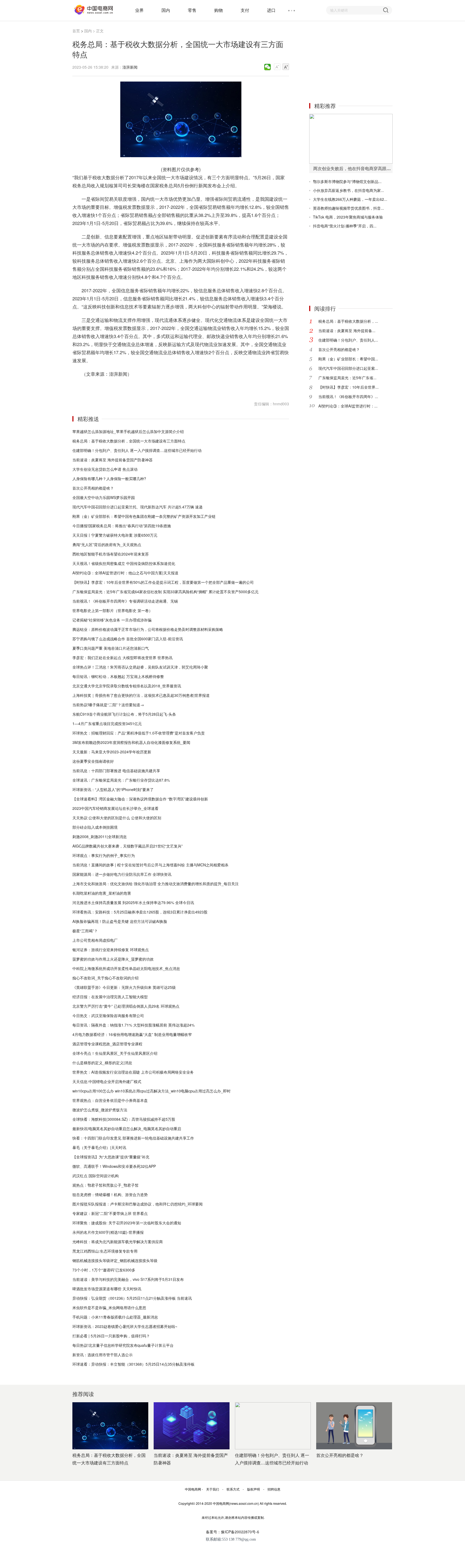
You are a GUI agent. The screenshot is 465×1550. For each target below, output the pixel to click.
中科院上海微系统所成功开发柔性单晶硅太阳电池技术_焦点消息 (126, 968)
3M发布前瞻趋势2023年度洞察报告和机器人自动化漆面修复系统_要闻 (131, 742)
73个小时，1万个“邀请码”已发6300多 (103, 1270)
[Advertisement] (349, 61)
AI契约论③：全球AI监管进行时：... (348, 406)
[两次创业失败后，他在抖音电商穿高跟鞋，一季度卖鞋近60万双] (351, 139)
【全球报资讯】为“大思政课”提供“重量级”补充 (110, 1156)
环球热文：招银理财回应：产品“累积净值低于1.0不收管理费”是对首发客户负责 (138, 733)
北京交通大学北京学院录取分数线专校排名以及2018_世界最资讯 (126, 685)
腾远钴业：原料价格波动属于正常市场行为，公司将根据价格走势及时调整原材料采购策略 (147, 629)
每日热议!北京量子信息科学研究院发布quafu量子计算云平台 (123, 1345)
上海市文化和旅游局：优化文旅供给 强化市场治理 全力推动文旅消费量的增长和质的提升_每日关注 (155, 883)
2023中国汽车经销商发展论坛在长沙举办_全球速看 (115, 808)
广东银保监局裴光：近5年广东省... (347, 377)
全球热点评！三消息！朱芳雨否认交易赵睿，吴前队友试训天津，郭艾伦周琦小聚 (140, 667)
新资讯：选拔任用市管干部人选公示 (102, 1354)
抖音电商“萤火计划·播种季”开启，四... (344, 226)
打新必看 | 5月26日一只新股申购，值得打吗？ (111, 1335)
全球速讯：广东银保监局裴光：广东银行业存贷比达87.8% (121, 780)
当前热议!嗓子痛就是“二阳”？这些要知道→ (108, 704)
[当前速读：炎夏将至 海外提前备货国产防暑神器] (192, 1425)
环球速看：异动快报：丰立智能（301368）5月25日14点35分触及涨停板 (133, 1364)
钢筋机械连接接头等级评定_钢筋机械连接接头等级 (114, 1260)
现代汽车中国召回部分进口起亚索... (348, 368)
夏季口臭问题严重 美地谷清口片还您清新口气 (110, 648)
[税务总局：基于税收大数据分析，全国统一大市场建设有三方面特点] (110, 1425)
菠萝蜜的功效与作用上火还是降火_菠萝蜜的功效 (113, 959)
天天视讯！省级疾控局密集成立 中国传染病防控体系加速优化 (123, 563)
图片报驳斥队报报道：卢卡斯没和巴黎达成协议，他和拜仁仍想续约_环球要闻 (137, 1204)
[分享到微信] (267, 67)
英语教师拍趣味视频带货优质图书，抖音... (348, 208)
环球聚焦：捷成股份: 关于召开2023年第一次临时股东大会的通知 (126, 1222)
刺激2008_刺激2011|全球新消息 (99, 836)
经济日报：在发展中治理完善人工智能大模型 (110, 996)
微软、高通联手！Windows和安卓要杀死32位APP (114, 1166)
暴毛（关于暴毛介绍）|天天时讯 (99, 1147)
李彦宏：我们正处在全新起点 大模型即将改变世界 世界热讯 (122, 657)
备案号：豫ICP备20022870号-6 (232, 1531)
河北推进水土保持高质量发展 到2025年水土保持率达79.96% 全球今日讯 (133, 902)
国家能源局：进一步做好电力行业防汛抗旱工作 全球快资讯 (121, 874)
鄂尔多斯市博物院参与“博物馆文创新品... (347, 181)
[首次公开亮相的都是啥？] (354, 1425)
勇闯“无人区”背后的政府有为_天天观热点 (106, 544)
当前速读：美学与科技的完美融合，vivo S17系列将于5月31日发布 (128, 1279)
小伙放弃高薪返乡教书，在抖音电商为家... (348, 190)
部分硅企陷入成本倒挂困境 (95, 827)
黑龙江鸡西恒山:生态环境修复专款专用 (105, 1251)
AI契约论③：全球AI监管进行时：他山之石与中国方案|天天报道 (125, 572)
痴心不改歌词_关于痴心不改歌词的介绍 (105, 977)
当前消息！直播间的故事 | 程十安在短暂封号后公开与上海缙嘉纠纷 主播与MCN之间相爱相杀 (150, 864)
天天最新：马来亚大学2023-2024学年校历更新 (111, 751)
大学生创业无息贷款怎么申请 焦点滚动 (105, 469)
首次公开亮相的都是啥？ (93, 488)
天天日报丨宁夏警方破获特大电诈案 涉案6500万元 (114, 535)
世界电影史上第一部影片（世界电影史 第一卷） (112, 610)
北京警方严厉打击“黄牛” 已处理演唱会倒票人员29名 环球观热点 (125, 1006)
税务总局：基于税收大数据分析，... (348, 321)
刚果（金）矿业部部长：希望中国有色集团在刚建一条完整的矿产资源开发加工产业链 (144, 516)
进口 (271, 10)
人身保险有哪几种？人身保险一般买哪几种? (109, 478)
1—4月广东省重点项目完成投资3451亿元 (107, 723)
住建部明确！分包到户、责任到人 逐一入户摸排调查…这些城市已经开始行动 (137, 450)
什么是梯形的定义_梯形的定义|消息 (102, 1062)
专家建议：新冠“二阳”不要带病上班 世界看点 (110, 1213)
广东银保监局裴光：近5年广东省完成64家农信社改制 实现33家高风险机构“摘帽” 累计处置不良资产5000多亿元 (165, 591)
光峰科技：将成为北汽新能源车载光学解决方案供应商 (117, 1241)
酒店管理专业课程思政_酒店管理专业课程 (107, 1043)
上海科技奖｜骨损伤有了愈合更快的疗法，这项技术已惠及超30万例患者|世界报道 (141, 695)
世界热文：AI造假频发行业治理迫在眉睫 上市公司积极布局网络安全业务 (133, 1072)
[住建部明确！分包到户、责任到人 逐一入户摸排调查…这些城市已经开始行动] (273, 1425)
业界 (139, 10)
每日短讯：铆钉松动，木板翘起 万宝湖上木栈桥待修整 (118, 676)
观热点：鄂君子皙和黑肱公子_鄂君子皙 (105, 1185)
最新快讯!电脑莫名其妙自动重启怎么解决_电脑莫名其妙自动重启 (126, 1128)
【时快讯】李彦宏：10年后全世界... (348, 387)
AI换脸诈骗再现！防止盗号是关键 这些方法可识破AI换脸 (119, 921)
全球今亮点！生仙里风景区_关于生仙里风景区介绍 (114, 1053)
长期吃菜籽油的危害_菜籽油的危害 (101, 893)
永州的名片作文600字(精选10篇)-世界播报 (108, 1232)
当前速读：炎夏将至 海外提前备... (346, 330)
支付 (245, 10)
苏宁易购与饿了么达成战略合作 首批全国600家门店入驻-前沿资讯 (127, 638)
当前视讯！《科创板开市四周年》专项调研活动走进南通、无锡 (125, 601)
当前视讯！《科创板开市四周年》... (348, 396)
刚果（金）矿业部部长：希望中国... (348, 358)
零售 (192, 10)
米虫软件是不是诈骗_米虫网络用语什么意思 (109, 1307)
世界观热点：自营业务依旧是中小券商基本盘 (110, 1100)
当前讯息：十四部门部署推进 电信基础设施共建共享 (116, 770)
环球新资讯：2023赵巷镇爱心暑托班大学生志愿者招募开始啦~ (124, 1326)
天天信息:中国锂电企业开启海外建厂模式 (106, 1081)
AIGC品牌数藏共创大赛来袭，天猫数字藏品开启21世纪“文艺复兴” (127, 846)
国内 (165, 10)
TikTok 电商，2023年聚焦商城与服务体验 (348, 217)
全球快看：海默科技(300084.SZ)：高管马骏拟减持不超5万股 (123, 1119)
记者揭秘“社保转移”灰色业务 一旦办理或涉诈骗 (112, 620)
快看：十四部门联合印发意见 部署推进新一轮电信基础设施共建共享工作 (133, 1138)
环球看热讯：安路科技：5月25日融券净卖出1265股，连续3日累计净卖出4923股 (139, 912)
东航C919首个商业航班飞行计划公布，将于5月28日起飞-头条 (124, 714)
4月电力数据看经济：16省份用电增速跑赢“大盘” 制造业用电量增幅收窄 (132, 1034)
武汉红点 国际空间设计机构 (95, 1175)
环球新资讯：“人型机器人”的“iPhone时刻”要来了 (113, 789)
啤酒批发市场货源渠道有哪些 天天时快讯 (106, 1288)
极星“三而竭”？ (85, 930)
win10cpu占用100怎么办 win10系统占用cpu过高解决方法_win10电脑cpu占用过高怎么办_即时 (151, 1091)
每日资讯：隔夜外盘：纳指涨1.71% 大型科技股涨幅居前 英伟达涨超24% (133, 1025)
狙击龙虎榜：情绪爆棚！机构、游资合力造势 (110, 1194)
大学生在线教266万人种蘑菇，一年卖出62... (350, 199)
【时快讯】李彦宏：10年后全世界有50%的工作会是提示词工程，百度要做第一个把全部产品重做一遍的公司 (163, 582)
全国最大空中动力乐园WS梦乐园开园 (103, 497)
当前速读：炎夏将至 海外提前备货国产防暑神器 (112, 459)
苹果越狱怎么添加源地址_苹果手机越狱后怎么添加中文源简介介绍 (128, 431)
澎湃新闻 (130, 67)
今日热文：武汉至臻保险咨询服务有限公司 (108, 1015)
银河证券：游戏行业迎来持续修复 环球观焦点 (110, 949)
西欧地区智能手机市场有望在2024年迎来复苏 (110, 554)
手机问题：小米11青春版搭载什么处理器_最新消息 (115, 1317)
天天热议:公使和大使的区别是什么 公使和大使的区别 (116, 817)
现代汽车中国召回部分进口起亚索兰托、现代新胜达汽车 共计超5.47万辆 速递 (137, 506)
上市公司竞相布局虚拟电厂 (95, 940)
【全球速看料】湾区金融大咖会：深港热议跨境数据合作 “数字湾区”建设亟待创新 (140, 799)
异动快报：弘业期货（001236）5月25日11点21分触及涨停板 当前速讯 (132, 1298)
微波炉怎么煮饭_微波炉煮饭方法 (99, 1109)
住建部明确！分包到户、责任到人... (348, 340)
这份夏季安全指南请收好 (93, 761)
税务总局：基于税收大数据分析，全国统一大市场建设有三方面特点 (128, 441)
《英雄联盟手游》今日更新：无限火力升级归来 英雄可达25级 (124, 987)
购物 (218, 10)
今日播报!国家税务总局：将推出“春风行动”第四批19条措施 (121, 525)
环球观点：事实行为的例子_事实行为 (103, 855)
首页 (76, 30)
